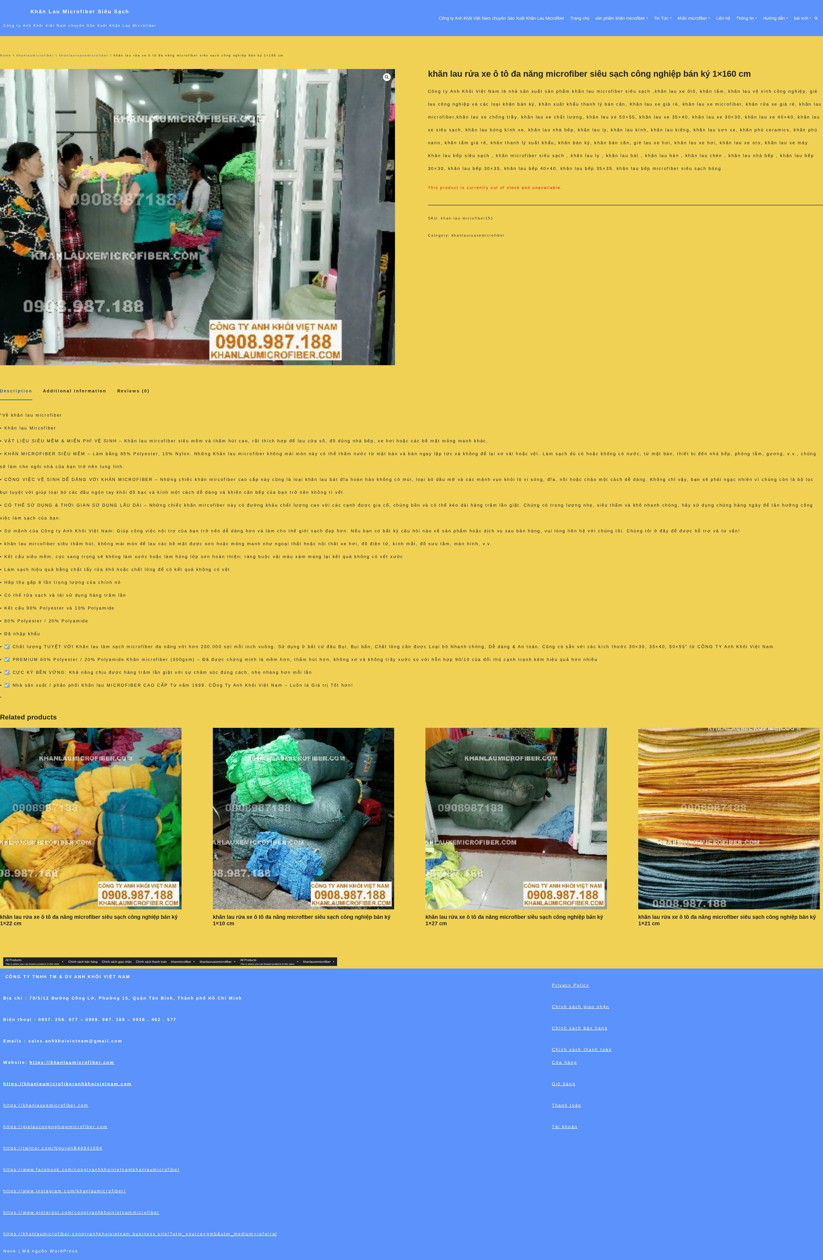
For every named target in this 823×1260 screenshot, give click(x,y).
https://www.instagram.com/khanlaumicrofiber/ (64, 1191)
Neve (9, 1251)
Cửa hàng (564, 1062)
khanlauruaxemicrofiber (83, 55)
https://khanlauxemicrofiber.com (46, 1105)
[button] (647, 18)
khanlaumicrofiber (35, 55)
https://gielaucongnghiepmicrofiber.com (55, 1126)
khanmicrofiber (181, 961)
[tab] (16, 391)
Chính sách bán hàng (83, 961)
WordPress (64, 1251)
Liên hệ (723, 18)
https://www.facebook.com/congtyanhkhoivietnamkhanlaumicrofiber (91, 1169)
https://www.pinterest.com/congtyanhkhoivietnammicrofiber (81, 1212)
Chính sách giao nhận (117, 961)
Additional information (74, 391)
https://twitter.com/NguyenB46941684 (53, 1148)
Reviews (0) (133, 391)
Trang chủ (579, 18)
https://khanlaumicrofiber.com (72, 1062)
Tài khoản (565, 1126)
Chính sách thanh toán (151, 961)
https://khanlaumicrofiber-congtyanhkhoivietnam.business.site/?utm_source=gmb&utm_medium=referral (140, 1233)
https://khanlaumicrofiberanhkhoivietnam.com (67, 1083)
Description (16, 391)
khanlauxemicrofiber (317, 961)
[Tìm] (816, 18)
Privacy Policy (570, 985)
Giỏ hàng (564, 1083)
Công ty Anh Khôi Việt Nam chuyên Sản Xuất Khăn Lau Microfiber (501, 18)
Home (5, 55)
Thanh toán (566, 1105)
